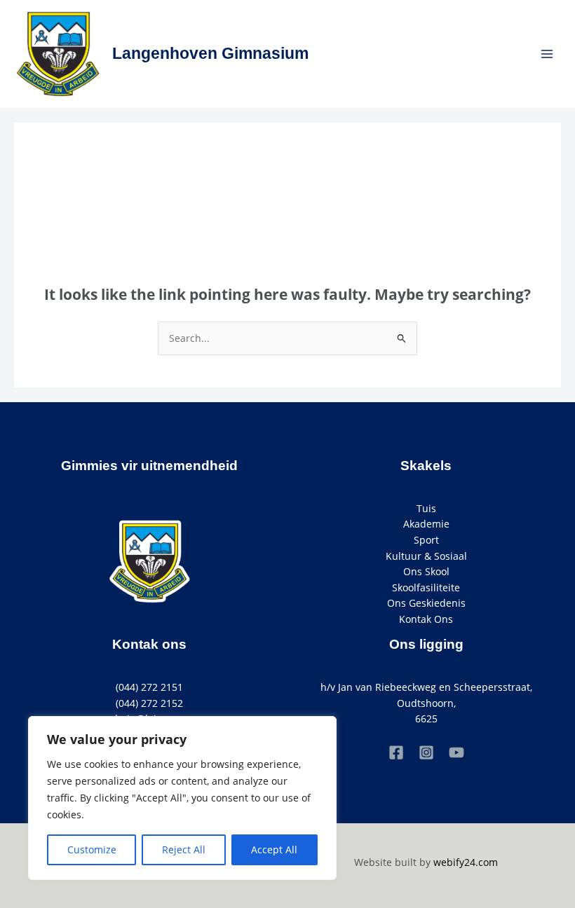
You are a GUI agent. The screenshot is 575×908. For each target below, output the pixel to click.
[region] (182, 798)
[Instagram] (426, 752)
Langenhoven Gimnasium (210, 53)
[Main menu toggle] (547, 53)
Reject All (183, 849)
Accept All (274, 849)
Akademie (426, 523)
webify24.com (465, 862)
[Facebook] (396, 752)
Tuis (426, 508)
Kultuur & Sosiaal (426, 556)
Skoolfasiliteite (426, 587)
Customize (91, 849)
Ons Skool (426, 571)
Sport (426, 539)
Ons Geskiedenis (426, 603)
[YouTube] (456, 752)
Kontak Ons (426, 619)
